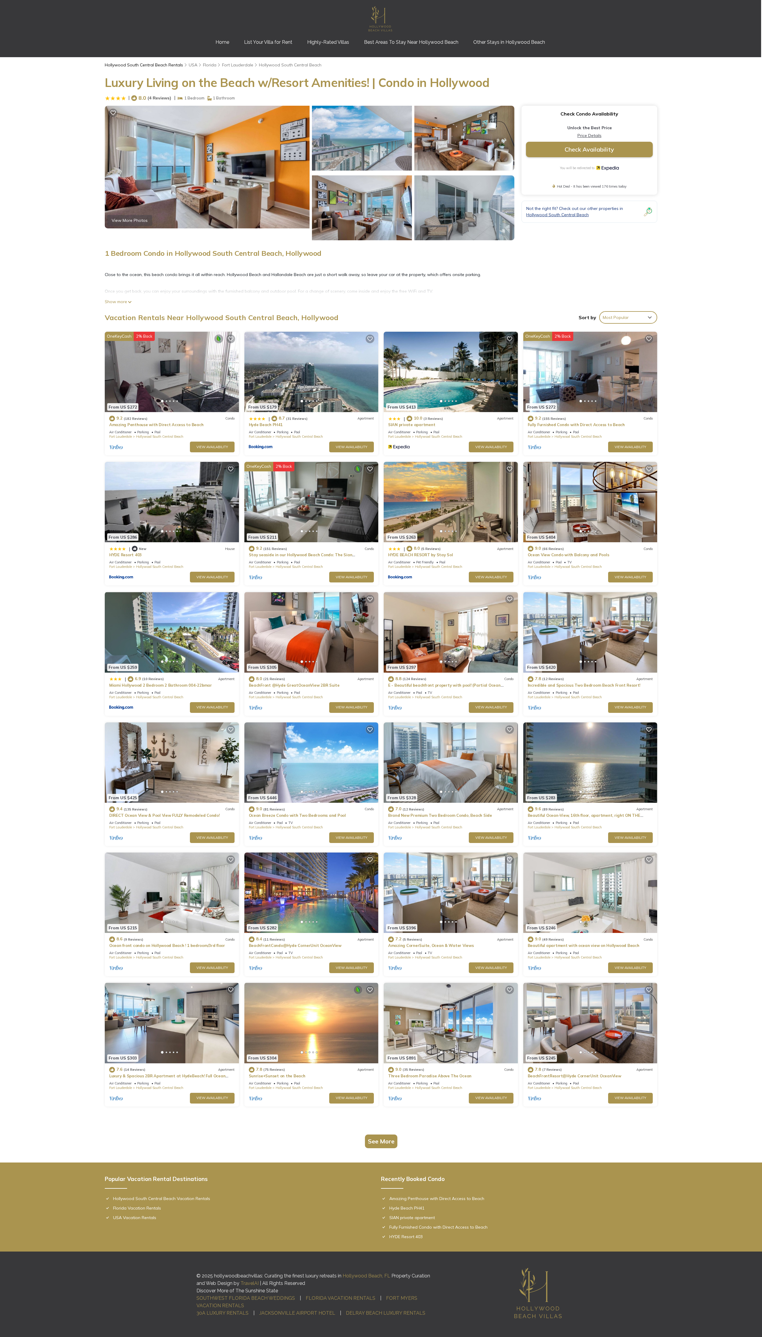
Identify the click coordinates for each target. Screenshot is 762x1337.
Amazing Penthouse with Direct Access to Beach (156, 424)
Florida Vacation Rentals (137, 1208)
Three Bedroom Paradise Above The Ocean (429, 1075)
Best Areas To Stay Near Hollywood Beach (411, 42)
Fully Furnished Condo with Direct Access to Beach (576, 424)
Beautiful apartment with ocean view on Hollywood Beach (583, 945)
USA (193, 65)
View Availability (212, 447)
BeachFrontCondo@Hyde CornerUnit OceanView (295, 945)
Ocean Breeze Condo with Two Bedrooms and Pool (297, 815)
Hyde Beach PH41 (266, 424)
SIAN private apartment (411, 424)
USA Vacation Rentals (134, 1217)
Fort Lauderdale (237, 65)
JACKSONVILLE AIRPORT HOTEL (297, 1313)
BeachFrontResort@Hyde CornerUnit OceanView (574, 1075)
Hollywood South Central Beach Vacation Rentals (161, 1198)
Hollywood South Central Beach (290, 65)
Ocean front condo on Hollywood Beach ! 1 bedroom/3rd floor (167, 945)
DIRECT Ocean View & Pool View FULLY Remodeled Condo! (164, 815)
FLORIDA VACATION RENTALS (340, 1298)
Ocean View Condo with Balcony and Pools (568, 554)
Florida (209, 65)
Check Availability (589, 149)
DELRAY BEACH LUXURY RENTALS (385, 1313)
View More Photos (130, 220)
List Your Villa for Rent (268, 42)
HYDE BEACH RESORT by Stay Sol (420, 554)
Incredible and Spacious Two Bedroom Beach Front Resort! (584, 685)
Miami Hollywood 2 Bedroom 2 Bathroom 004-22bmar (160, 685)
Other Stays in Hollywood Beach (509, 42)
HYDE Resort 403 (125, 554)
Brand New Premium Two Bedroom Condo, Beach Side (440, 815)
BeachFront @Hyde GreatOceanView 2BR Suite (294, 685)
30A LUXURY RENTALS (222, 1313)
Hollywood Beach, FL (366, 1276)
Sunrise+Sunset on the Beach (277, 1075)
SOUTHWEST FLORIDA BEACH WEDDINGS (245, 1298)
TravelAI (250, 1283)
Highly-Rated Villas (328, 42)
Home (222, 42)
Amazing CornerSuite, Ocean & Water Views (431, 945)
